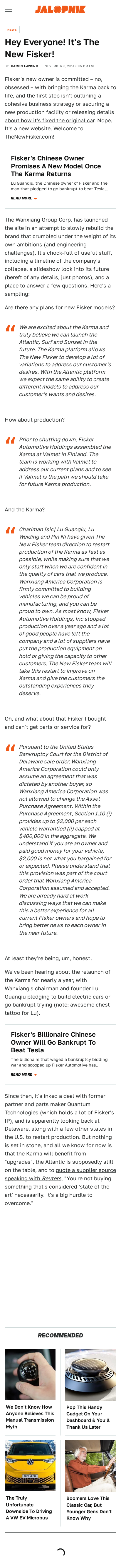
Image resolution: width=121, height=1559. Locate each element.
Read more (21, 198)
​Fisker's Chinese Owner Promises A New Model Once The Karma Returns (56, 166)
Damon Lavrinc (24, 66)
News (12, 29)
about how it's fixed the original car (49, 120)
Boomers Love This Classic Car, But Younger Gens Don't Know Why (89, 1508)
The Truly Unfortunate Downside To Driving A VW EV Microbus (29, 1508)
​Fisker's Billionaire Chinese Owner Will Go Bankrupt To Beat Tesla (53, 1042)
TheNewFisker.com (29, 137)
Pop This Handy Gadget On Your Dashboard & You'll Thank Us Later (88, 1417)
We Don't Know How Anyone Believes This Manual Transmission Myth (30, 1417)
